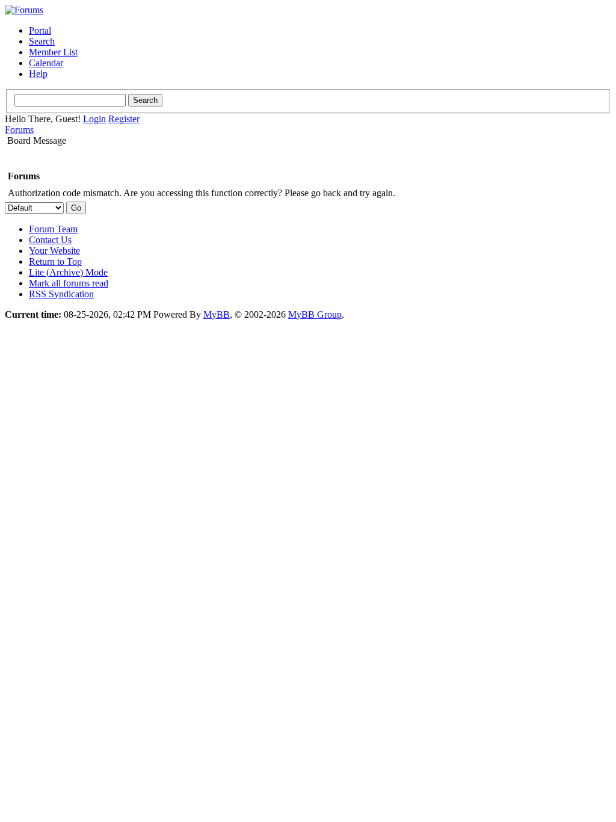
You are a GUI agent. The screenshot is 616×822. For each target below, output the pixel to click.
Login (94, 119)
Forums (19, 130)
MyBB (216, 314)
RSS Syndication (61, 294)
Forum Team (53, 229)
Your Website (54, 251)
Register (124, 119)
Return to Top (55, 261)
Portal (40, 30)
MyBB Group (315, 314)
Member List (53, 52)
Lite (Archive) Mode (68, 272)
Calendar (46, 63)
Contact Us (50, 240)
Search (42, 41)
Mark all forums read (68, 283)
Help (38, 74)
